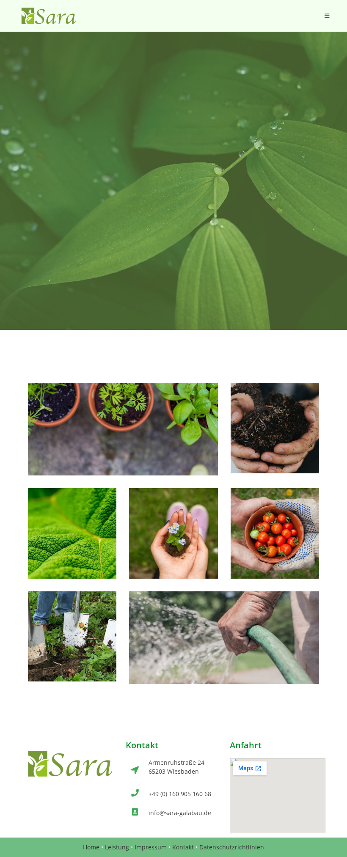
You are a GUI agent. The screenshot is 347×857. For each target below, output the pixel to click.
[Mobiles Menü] (327, 15)
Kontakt (183, 847)
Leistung (117, 847)
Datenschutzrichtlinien (231, 847)
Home (91, 847)
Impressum (151, 847)
